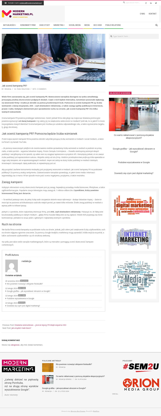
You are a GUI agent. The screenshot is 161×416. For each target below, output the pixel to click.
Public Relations (23, 89)
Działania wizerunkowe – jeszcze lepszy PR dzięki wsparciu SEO (40, 325)
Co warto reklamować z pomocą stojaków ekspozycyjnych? (80, 376)
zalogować (15, 345)
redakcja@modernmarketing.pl (30, 3)
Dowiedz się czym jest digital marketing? (23, 305)
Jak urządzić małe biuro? (21, 328)
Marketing (22, 303)
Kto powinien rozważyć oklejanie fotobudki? (25, 284)
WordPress (96, 411)
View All (115, 394)
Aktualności (24, 281)
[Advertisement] (134, 62)
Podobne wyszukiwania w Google (20, 298)
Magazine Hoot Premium (78, 411)
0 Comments (41, 89)
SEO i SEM (22, 288)
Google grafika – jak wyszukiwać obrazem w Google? (28, 291)
